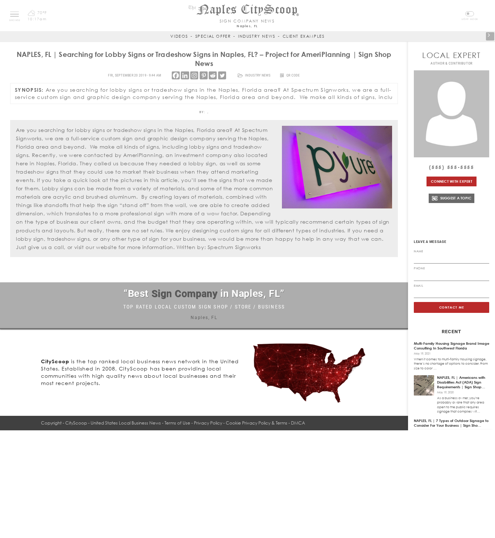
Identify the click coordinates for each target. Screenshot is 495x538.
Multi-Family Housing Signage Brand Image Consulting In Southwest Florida (451, 345)
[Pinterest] (204, 75)
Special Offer (213, 36)
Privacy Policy (208, 423)
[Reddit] (213, 75)
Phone (419, 268)
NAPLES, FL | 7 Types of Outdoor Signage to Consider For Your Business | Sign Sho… (451, 422)
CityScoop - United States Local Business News (113, 423)
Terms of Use (177, 423)
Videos (179, 36)
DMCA (298, 423)
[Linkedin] (185, 75)
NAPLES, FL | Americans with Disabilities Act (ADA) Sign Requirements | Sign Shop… (461, 382)
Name (418, 251)
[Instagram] (194, 75)
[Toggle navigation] (14, 14)
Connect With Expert (451, 181)
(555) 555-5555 (451, 167)
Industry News (256, 36)
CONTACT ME (451, 307)
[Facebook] (176, 75)
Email (418, 285)
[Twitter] (222, 75)
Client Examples (304, 36)
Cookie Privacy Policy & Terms (256, 423)
